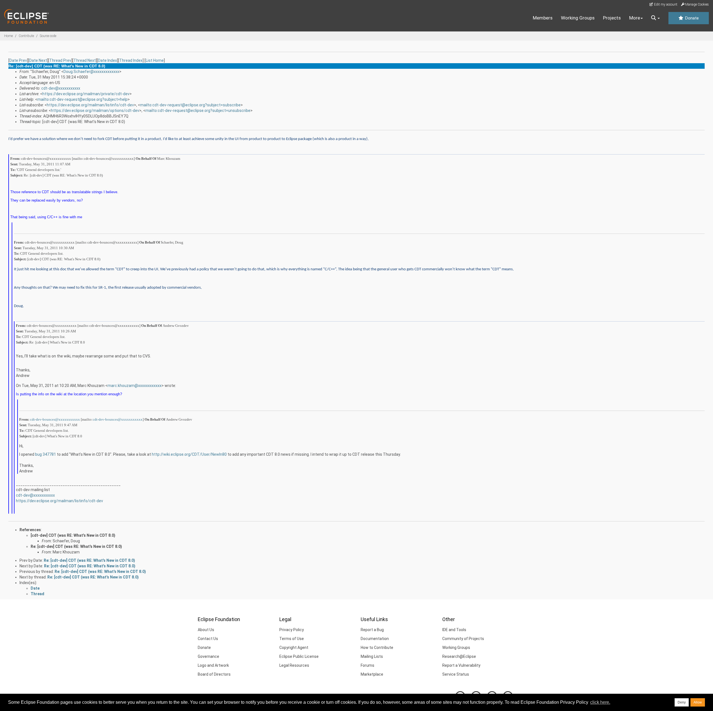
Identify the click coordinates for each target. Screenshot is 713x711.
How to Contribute (377, 647)
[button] (655, 18)
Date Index (107, 60)
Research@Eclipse (459, 656)
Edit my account (665, 4)
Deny (682, 702)
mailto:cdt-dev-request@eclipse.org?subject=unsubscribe (197, 110)
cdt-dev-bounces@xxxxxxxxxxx (55, 419)
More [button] (634, 18)
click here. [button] (600, 702)
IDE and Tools (454, 629)
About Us (206, 629)
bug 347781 (45, 454)
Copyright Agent (293, 647)
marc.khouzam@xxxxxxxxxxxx (135, 385)
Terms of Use (291, 638)
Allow (698, 702)
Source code (48, 36)
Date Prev (18, 60)
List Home (155, 60)
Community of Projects (463, 638)
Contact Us (208, 638)
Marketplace (372, 674)
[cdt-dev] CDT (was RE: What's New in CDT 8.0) (73, 535)
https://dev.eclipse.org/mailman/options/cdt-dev (95, 110)
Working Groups (578, 18)
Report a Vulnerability (461, 665)
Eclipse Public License (299, 656)
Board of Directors (214, 674)
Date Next (38, 60)
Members (543, 18)
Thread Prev (60, 60)
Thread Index (131, 60)
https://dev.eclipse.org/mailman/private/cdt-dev (86, 94)
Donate (691, 18)
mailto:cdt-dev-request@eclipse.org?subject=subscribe (190, 105)
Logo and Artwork (213, 665)
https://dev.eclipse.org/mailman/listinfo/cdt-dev (90, 105)
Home (8, 36)
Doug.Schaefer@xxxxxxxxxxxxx (91, 71)
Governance (208, 656)
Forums (367, 665)
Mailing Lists (372, 656)
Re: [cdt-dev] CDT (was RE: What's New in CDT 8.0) (76, 546)
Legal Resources (294, 665)
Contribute (26, 36)
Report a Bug (372, 629)
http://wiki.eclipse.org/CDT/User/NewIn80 (189, 454)
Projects (612, 18)
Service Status (455, 674)
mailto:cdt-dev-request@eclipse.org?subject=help (82, 99)
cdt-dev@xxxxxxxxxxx (60, 88)
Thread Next (85, 60)
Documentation (375, 638)
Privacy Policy (291, 629)
